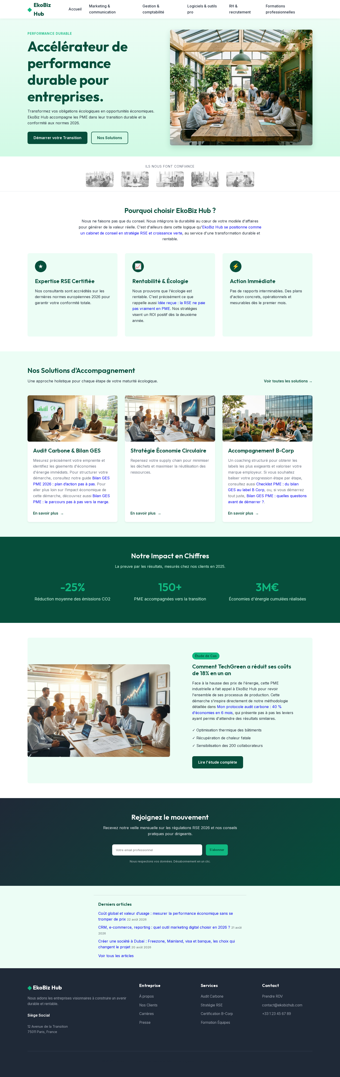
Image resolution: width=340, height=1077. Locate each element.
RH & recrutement (240, 9)
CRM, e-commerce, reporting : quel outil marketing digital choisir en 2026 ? (164, 927)
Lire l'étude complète (217, 762)
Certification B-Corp (217, 1013)
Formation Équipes (215, 1022)
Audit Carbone (212, 996)
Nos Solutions (109, 137)
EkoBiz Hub (39, 9)
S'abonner (217, 850)
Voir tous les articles (116, 955)
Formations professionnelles (280, 9)
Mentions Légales (180, 1061)
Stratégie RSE (212, 1005)
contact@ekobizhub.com (282, 1005)
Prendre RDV (272, 996)
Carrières (146, 1013)
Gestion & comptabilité (153, 9)
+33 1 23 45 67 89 (276, 1013)
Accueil (75, 9)
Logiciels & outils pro (202, 9)
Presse (145, 1022)
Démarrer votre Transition (57, 137)
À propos (146, 996)
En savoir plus (48, 513)
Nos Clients (148, 1005)
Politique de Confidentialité (217, 1061)
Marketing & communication (102, 9)
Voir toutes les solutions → (288, 381)
